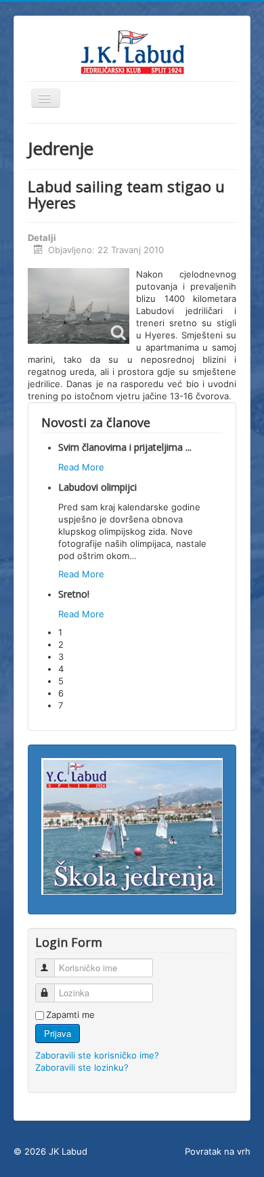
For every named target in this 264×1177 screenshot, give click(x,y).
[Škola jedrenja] (132, 825)
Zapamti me (70, 1014)
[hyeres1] (78, 306)
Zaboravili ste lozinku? (82, 1067)
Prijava (57, 1033)
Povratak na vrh (217, 1151)
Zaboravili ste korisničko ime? (97, 1055)
